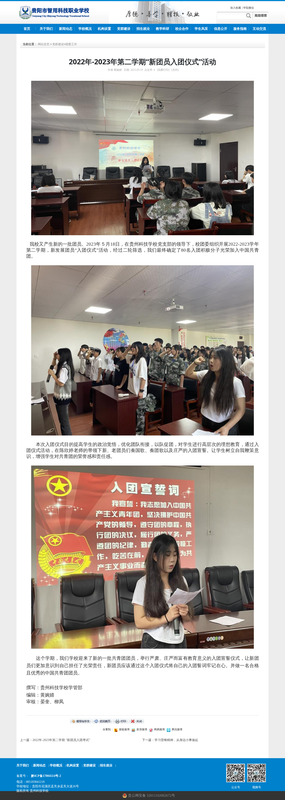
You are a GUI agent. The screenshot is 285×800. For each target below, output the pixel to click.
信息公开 (220, 28)
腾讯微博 (176, 729)
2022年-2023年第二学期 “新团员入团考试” (61, 740)
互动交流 (259, 28)
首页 (27, 28)
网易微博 (159, 729)
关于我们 (46, 28)
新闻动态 (65, 28)
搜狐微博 (124, 729)
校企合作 (182, 28)
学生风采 (201, 28)
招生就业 (143, 28)
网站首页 (43, 44)
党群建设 (123, 28)
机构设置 (104, 28)
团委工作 (71, 44)
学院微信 (248, 7)
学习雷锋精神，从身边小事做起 (176, 740)
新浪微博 (141, 729)
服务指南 (240, 28)
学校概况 (85, 28)
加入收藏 (235, 7)
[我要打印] (163, 69)
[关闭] (175, 69)
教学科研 (162, 28)
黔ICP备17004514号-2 (46, 776)
